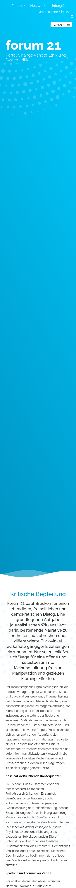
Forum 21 (19, 6)
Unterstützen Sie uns (54, 12)
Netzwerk (37, 6)
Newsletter (61, 25)
